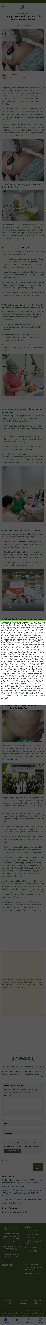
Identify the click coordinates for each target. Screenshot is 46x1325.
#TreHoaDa (20, 693)
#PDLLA (36, 691)
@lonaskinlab (7, 623)
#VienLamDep (7, 693)
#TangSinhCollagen (34, 693)
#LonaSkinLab (24, 695)
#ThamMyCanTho (9, 695)
